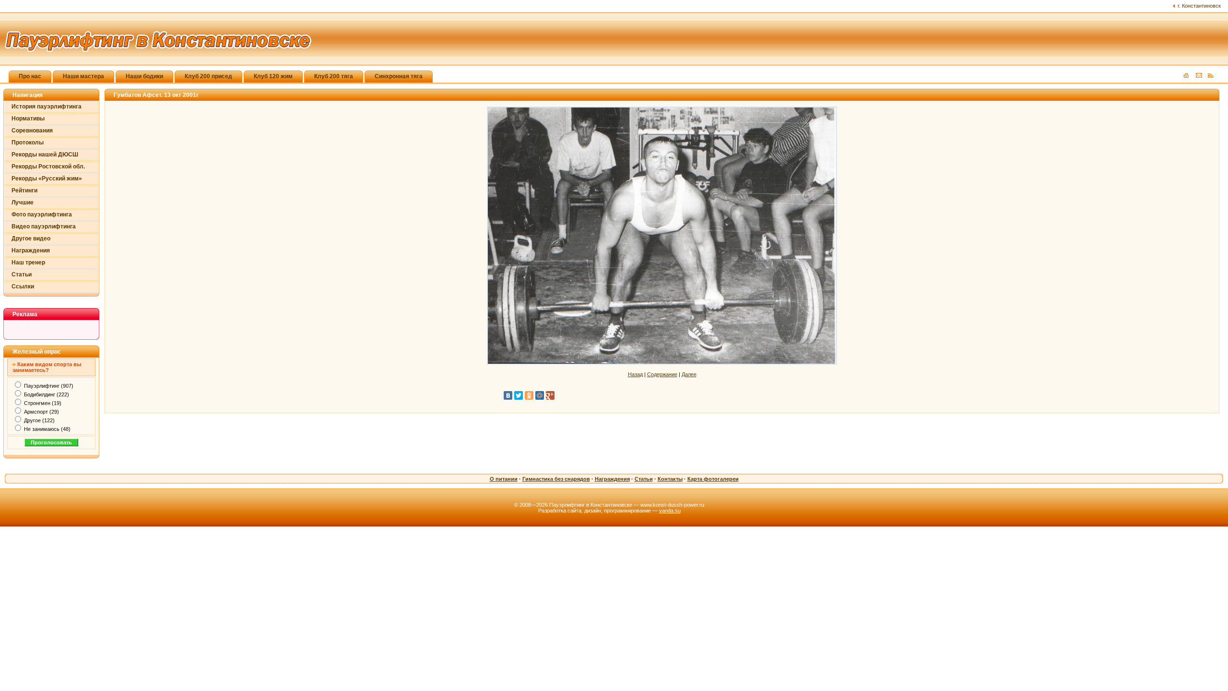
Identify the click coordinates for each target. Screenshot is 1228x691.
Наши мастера (83, 76)
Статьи (22, 274)
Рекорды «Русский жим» (47, 178)
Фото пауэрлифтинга (42, 214)
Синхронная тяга (399, 76)
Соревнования (32, 130)
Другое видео (31, 238)
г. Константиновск (1199, 6)
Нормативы (28, 118)
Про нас (30, 76)
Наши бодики (144, 76)
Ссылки (23, 286)
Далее (689, 374)
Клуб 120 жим (273, 76)
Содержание (662, 374)
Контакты (670, 479)
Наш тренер (28, 262)
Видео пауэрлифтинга (44, 226)
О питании (504, 479)
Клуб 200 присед (208, 76)
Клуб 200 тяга (333, 76)
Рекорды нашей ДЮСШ (45, 154)
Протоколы (28, 142)
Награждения (31, 250)
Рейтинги (24, 190)
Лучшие (23, 202)
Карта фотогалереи (713, 479)
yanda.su (670, 510)
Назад (635, 374)
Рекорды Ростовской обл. (48, 166)
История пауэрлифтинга (47, 106)
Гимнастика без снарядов (556, 479)
